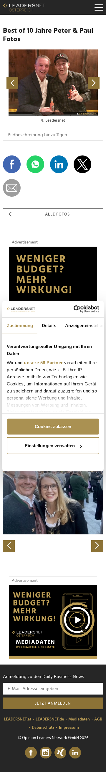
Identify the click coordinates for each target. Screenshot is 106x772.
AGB (98, 719)
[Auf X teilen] (82, 164)
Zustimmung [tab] (20, 325)
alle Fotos (57, 214)
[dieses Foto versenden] (12, 188)
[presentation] (9, 546)
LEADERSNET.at (17, 719)
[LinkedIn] (75, 753)
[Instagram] (46, 753)
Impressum (69, 727)
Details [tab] (49, 325)
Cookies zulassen (53, 426)
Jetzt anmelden (53, 703)
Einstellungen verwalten (50, 445)
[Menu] (98, 7)
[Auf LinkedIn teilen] (59, 164)
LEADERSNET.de (50, 719)
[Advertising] (53, 622)
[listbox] (53, 502)
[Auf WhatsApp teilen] (35, 164)
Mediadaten (79, 719)
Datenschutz (43, 727)
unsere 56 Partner (43, 362)
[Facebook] (31, 753)
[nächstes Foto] (78, 82)
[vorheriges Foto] (28, 82)
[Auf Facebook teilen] (12, 164)
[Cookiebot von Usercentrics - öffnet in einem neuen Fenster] (74, 309)
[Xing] (60, 753)
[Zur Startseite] (24, 7)
